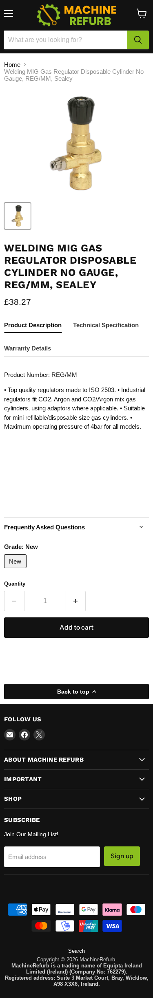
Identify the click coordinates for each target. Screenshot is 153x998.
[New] (16, 569)
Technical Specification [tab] (106, 325)
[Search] (138, 40)
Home (12, 64)
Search (76, 951)
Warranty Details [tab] (27, 348)
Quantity (14, 584)
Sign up (122, 856)
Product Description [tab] (33, 325)
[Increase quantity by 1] (76, 601)
